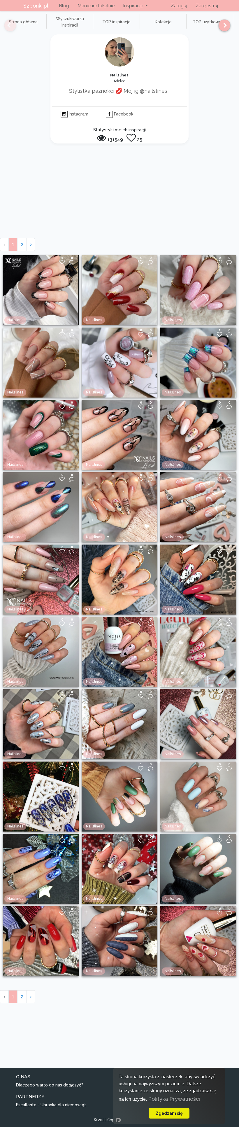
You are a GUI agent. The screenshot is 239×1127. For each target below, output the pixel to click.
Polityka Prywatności (174, 1099)
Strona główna (23, 22)
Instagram (78, 114)
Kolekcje (163, 22)
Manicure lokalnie (96, 5)
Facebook (123, 114)
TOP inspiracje (116, 22)
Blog (64, 5)
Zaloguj (179, 5)
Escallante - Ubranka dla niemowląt (51, 1104)
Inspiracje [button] (133, 5)
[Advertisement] (119, 194)
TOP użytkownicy (210, 22)
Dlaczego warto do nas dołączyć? (49, 1085)
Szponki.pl (35, 6)
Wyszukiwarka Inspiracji (70, 21)
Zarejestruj (207, 5)
